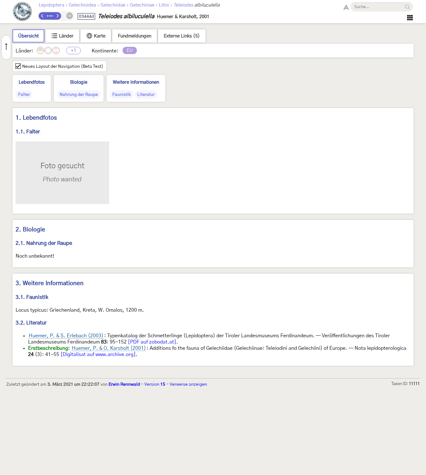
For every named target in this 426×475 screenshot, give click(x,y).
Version (154, 384)
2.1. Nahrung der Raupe (44, 243)
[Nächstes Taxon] (57, 16)
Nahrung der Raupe (79, 94)
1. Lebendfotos (36, 118)
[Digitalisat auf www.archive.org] (98, 354)
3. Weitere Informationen (50, 283)
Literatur (146, 94)
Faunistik (121, 94)
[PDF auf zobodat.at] (152, 341)
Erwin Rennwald (124, 384)
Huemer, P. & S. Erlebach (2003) (66, 335)
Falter (24, 94)
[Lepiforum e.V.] (22, 12)
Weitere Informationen (136, 82)
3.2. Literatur (31, 322)
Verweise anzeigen (188, 384)
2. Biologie (30, 230)
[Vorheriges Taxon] (42, 16)
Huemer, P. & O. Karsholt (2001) (109, 348)
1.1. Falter (28, 131)
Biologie (78, 82)
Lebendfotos (32, 82)
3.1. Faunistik (32, 297)
